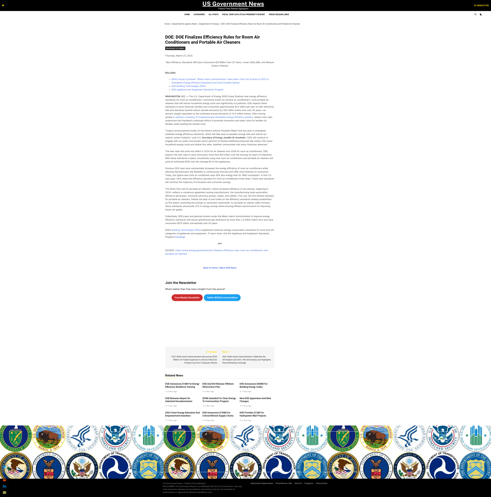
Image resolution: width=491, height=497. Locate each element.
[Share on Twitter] (4, 467)
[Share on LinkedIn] (4, 486)
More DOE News (228, 267)
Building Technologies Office (186, 230)
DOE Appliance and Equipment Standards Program (197, 89)
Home (187, 14)
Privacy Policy (321, 483)
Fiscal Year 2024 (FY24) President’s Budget (243, 14)
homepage (179, 237)
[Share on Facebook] (4, 473)
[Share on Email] (4, 492)
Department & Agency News (184, 24)
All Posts (213, 14)
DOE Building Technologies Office (188, 86)
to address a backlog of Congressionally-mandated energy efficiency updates (213, 117)
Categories (199, 14)
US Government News (233, 3)
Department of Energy (209, 24)
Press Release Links (279, 14)
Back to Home (210, 267)
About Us (298, 483)
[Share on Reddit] (4, 480)
